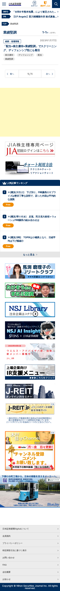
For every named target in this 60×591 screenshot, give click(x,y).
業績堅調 (9, 59)
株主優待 (9, 55)
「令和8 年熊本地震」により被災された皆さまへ (35, 11)
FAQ (4, 565)
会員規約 (6, 536)
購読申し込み (45, 6)
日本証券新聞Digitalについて (15, 528)
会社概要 (6, 572)
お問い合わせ (8, 557)
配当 (40, 55)
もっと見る (29, 254)
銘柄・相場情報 (12, 41)
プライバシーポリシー (12, 543)
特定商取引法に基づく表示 (14, 550)
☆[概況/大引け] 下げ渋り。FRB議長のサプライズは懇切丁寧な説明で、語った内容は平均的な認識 (32, 196)
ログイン (34, 6)
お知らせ (6, 579)
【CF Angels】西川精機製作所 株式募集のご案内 (35, 16)
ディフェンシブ (25, 55)
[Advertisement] (30, 112)
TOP (4, 23)
